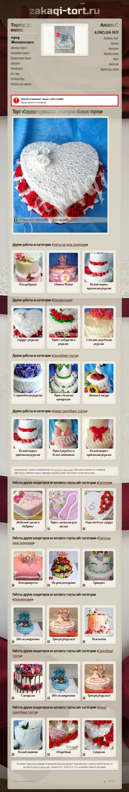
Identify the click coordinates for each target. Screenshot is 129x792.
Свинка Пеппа (63, 284)
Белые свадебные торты (69, 410)
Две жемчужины (27, 639)
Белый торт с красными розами (99, 286)
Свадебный (63, 752)
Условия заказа (111, 53)
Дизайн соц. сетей (109, 69)
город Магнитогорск (22, 39)
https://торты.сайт (41, 766)
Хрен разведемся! (63, 639)
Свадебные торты (20, 53)
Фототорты (17, 68)
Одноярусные (62, 300)
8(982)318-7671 (71, 766)
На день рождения (63, 583)
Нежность (99, 639)
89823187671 (20, 472)
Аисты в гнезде (99, 395)
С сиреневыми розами (28, 395)
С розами (99, 752)
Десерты (15, 63)
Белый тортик (28, 752)
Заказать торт (111, 38)
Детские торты (19, 48)
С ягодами (28, 695)
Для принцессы (28, 583)
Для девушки (28, 284)
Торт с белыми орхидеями (63, 397)
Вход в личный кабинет (25, 781)
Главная (114, 43)
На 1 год (15, 73)
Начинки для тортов (21, 84)
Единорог (99, 583)
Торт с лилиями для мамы (63, 524)
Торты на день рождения (70, 244)
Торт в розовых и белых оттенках (63, 453)
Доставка (113, 64)
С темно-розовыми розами (99, 342)
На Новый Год (17, 79)
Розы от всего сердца (99, 522)
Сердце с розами (28, 340)
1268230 (111, 781)
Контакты (113, 48)
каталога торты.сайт (63, 469)
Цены (115, 59)
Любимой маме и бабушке (27, 524)
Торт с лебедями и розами (63, 342)
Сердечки (104, 482)
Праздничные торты (21, 58)
